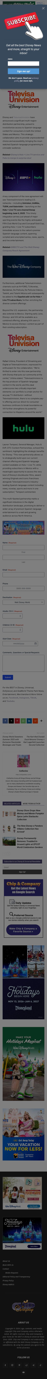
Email (10, 59)
